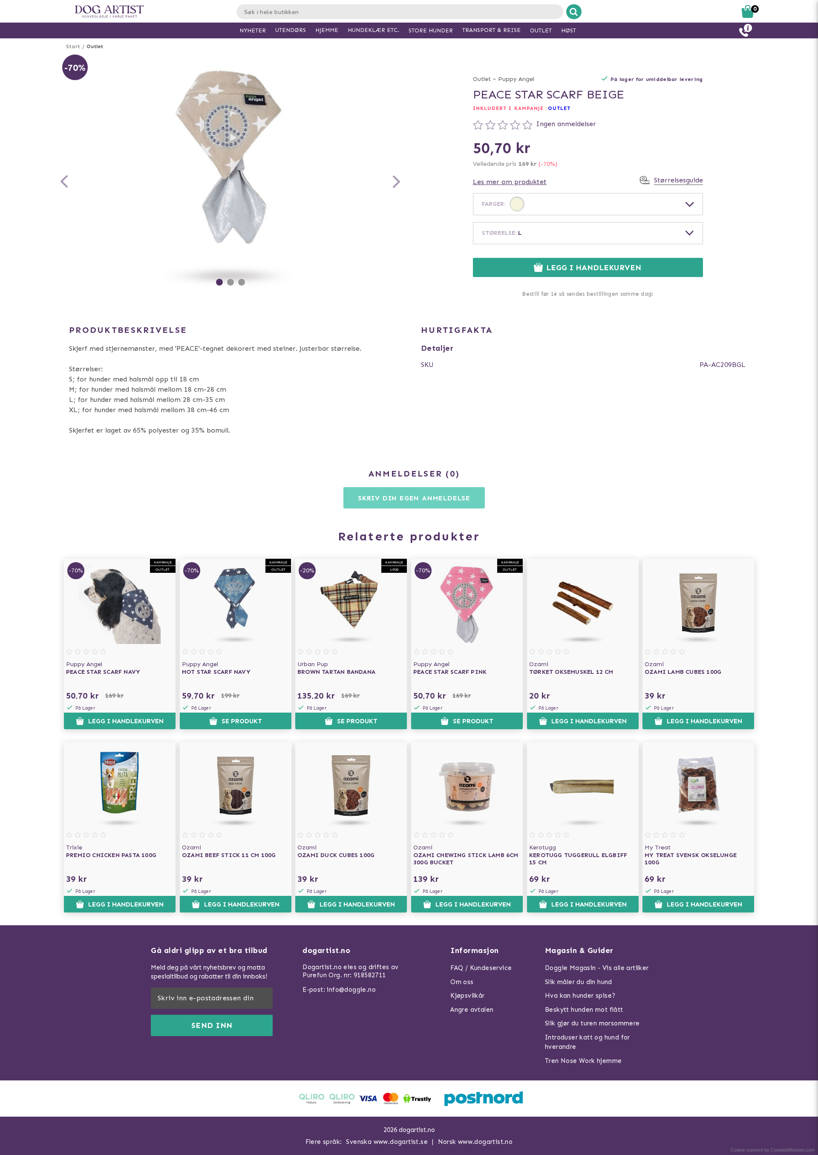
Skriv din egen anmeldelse (414, 498)
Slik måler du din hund (578, 982)
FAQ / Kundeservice (481, 968)
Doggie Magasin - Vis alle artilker (597, 968)
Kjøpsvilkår (467, 995)
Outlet (94, 46)
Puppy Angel (516, 79)
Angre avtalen (471, 1010)
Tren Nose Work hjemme (583, 1061)
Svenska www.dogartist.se (387, 1142)
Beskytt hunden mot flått (584, 1010)
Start (73, 46)
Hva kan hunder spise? (580, 995)
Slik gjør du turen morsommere (592, 1023)
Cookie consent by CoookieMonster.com (773, 1149)
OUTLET (559, 108)
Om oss (461, 982)
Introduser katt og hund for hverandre (587, 1042)
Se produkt (242, 721)
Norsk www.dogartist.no (475, 1142)
